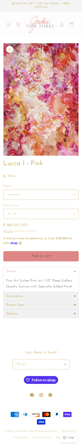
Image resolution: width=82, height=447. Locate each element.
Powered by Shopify (46, 431)
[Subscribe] (64, 364)
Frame (7, 186)
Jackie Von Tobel (25, 431)
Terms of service (42, 437)
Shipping (8, 231)
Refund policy (69, 431)
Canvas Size (11, 205)
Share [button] (12, 176)
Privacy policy (21, 437)
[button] (9, 24)
